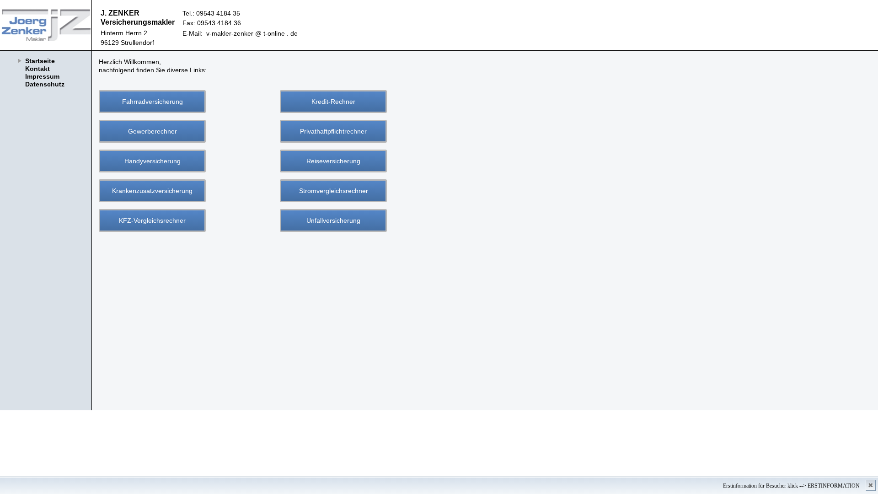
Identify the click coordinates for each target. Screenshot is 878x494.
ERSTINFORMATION (834, 486)
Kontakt (37, 68)
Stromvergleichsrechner (333, 190)
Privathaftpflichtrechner (333, 131)
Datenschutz (44, 84)
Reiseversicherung (333, 161)
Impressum (42, 76)
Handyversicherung (152, 161)
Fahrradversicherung (152, 101)
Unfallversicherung (333, 220)
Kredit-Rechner (333, 101)
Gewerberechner (152, 131)
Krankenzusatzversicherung (152, 190)
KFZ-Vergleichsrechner (152, 220)
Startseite (40, 60)
